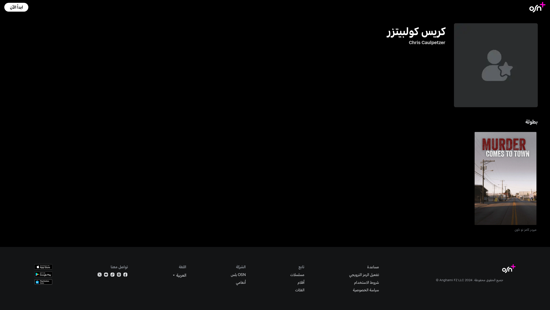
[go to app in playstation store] (43, 282)
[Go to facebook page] (125, 275)
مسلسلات (297, 274)
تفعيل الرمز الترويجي (364, 274)
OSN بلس (238, 274)
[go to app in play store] (43, 274)
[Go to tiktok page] (112, 275)
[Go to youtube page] (106, 275)
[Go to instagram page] (119, 275)
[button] (16, 7)
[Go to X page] (99, 275)
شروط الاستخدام (366, 282)
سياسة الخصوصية (366, 290)
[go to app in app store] (43, 267)
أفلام (301, 282)
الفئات (299, 290)
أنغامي (241, 282)
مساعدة (373, 267)
